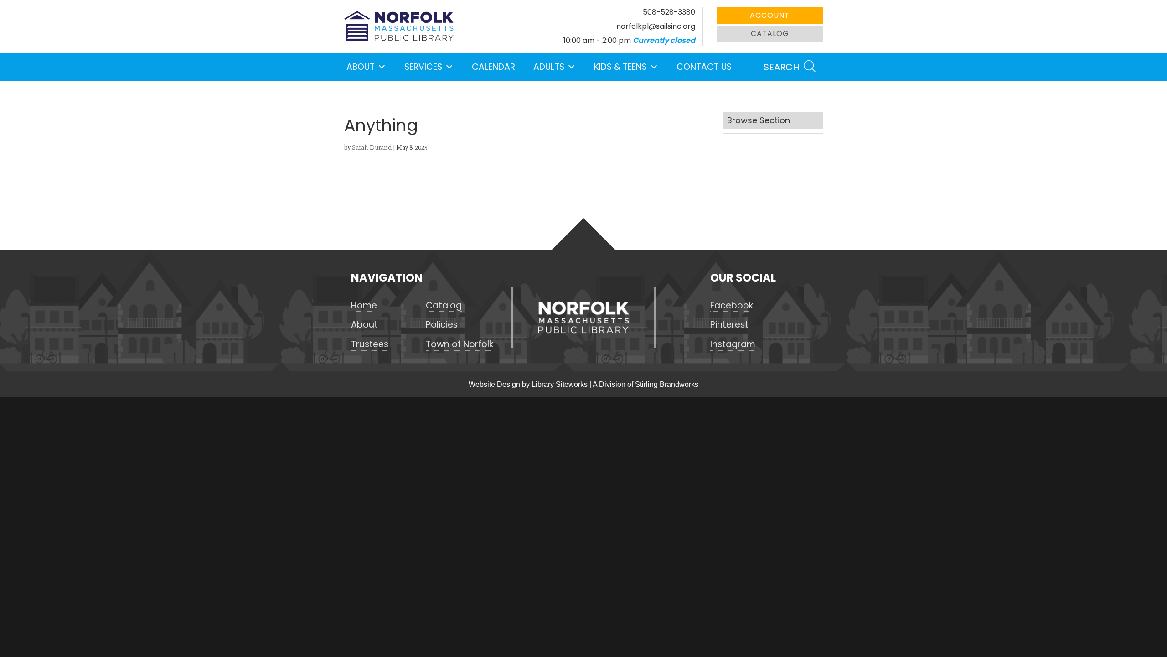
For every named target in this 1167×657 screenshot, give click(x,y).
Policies (442, 325)
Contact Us (704, 67)
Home (364, 306)
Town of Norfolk (459, 344)
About (360, 67)
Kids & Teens (620, 67)
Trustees (369, 344)
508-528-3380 (669, 12)
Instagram (732, 344)
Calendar (493, 67)
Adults (548, 67)
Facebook (731, 306)
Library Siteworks (560, 384)
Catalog (770, 33)
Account (770, 15)
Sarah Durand (372, 147)
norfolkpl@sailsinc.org (655, 26)
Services (423, 67)
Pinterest (729, 325)
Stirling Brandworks (666, 384)
